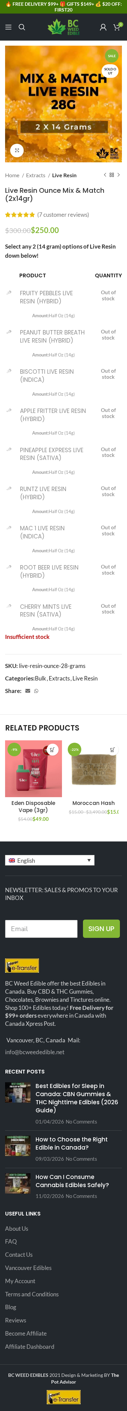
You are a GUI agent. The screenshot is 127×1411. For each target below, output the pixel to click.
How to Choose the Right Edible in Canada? (72, 1143)
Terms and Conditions (32, 1294)
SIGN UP (101, 928)
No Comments (81, 1121)
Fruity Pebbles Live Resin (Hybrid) (46, 297)
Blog (10, 1307)
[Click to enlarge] (17, 150)
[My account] (103, 27)
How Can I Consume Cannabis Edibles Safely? (72, 1181)
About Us (16, 1228)
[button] (49, 860)
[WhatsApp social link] (36, 691)
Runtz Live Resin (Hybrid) (43, 493)
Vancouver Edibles (28, 1267)
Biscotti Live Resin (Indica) (47, 376)
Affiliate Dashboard (30, 1346)
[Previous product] (105, 175)
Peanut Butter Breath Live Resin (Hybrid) (52, 336)
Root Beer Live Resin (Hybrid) (49, 571)
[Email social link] (27, 691)
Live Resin (64, 175)
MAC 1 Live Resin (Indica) (42, 532)
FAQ (11, 1241)
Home (12, 175)
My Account (20, 1281)
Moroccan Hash (93, 803)
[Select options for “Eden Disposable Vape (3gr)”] (53, 750)
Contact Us (19, 1254)
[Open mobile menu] (8, 27)
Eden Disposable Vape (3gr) (33, 807)
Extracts (36, 175)
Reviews (15, 1320)
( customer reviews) (63, 214)
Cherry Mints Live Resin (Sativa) (45, 611)
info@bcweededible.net (34, 1052)
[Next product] (118, 175)
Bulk (40, 678)
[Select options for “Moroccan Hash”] (113, 750)
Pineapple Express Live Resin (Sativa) (51, 454)
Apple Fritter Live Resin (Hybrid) (53, 415)
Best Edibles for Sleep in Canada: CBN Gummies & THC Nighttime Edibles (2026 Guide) (77, 1098)
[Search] (22, 27)
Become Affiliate (26, 1333)
